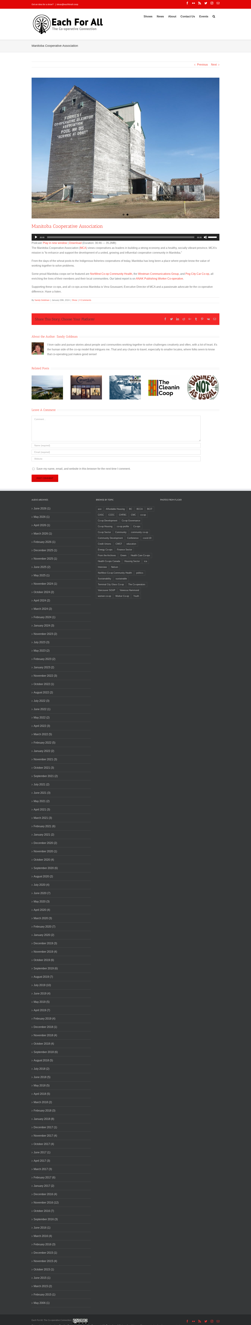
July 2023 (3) (41, 642)
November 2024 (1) (45, 583)
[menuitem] (148, 16)
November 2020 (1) (45, 851)
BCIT (149, 509)
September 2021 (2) (46, 776)
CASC (101, 515)
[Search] (214, 16)
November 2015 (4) (45, 1261)
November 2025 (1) (45, 558)
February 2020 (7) (44, 926)
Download (75, 242)
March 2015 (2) (43, 1286)
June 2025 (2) (42, 567)
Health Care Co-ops (140, 555)
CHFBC (123, 515)
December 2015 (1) (45, 1252)
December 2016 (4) (45, 1194)
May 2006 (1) (42, 1302)
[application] (125, 237)
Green (123, 555)
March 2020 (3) (43, 918)
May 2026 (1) (42, 516)
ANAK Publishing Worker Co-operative (159, 278)
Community (121, 532)
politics (139, 573)
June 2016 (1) (42, 1227)
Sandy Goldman (42, 300)
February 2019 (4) (44, 1018)
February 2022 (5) (44, 742)
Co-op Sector (104, 532)
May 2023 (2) (42, 650)
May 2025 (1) (42, 575)
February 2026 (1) (44, 541)
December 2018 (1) (45, 1026)
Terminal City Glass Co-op (111, 584)
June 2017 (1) (42, 1152)
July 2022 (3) (41, 700)
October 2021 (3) (44, 767)
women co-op (104, 596)
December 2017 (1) (45, 1127)
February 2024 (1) (44, 617)
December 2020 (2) (45, 843)
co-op (143, 515)
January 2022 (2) (44, 751)
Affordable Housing (115, 509)
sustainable (121, 578)
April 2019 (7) (42, 1010)
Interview (102, 567)
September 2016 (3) (46, 1219)
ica (145, 561)
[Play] (36, 237)
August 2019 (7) (43, 976)
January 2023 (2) (44, 667)
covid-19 (147, 538)
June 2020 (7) (42, 893)
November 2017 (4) (45, 1135)
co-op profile (123, 526)
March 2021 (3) (43, 817)
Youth (136, 596)
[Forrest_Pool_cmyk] (125, 148)
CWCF (119, 544)
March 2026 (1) (43, 533)
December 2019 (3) (45, 943)
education (131, 544)
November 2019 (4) (45, 951)
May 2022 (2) (42, 717)
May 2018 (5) (42, 1085)
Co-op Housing (105, 526)
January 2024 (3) (44, 625)
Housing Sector (132, 561)
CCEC (111, 515)
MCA (83, 247)
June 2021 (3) (42, 792)
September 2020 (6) (46, 868)
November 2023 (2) (45, 633)
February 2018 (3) (44, 1110)
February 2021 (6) (44, 826)
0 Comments (85, 300)
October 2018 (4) (44, 1043)
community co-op (139, 532)
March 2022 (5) (43, 734)
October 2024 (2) (44, 592)
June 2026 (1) (42, 508)
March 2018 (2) (43, 1102)
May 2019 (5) (42, 1001)
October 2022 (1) (44, 684)
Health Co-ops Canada (109, 561)
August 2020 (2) (43, 876)
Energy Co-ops (105, 549)
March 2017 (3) (43, 1169)
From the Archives (107, 555)
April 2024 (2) (42, 600)
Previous (202, 64)
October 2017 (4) (44, 1144)
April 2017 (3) (42, 1160)
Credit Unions (104, 544)
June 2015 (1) (42, 1277)
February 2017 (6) (44, 1177)
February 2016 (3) (44, 1244)
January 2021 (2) (44, 834)
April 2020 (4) (42, 909)
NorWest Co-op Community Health (115, 573)
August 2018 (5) (43, 1060)
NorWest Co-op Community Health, (111, 273)
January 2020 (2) (44, 935)
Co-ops (136, 526)
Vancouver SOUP (106, 590)
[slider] (213, 237)
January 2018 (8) (44, 1118)
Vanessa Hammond (129, 590)
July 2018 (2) (41, 1068)
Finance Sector (124, 549)
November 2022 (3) (45, 675)
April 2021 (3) (42, 809)
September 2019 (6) (46, 968)
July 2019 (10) (42, 985)
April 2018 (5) (42, 1093)
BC (130, 509)
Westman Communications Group (158, 273)
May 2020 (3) (42, 901)
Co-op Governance (131, 520)
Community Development (110, 538)
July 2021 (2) (41, 784)
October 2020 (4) (44, 859)
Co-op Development (107, 520)
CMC (133, 515)
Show (74, 300)
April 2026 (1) (42, 525)
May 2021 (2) (42, 801)
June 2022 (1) (42, 709)
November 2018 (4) (45, 1035)
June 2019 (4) (42, 993)
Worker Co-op (122, 596)
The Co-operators (136, 584)
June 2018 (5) (42, 1077)
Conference (132, 538)
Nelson (114, 567)
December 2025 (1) (45, 550)
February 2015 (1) (44, 1294)
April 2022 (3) (42, 725)
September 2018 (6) (46, 1052)
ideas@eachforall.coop (67, 4)
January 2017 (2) (44, 1185)
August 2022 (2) (43, 692)
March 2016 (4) (43, 1236)
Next (214, 64)
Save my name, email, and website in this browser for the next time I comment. (83, 468)
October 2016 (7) (44, 1210)
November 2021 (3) (45, 759)
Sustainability (104, 578)
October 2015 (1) (44, 1269)
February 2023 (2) (44, 659)
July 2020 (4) (41, 884)
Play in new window (55, 242)
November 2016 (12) (46, 1202)
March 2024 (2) (43, 608)
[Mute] (205, 237)
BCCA (140, 509)
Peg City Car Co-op (197, 273)
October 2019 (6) (44, 960)
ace (99, 509)
